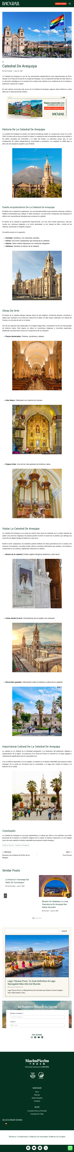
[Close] (47, 555)
